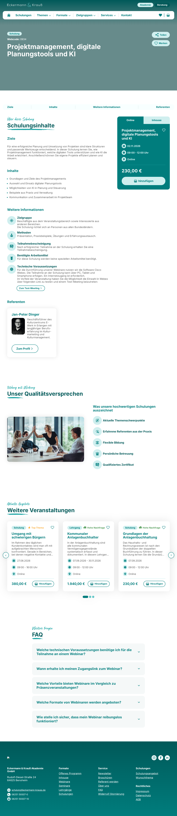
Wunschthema (144, 777)
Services (107, 15)
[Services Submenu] (116, 15)
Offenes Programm (70, 773)
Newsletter (104, 773)
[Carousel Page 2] (90, 597)
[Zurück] (6, 555)
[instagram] (154, 757)
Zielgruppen (84, 15)
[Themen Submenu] (51, 15)
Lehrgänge (65, 789)
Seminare (64, 785)
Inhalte (53, 107)
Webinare (64, 781)
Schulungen (23, 15)
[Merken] (163, 130)
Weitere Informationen (106, 107)
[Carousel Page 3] (93, 597)
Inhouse (63, 777)
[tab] (130, 120)
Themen (42, 15)
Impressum (142, 791)
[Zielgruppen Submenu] (95, 15)
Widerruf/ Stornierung (111, 793)
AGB (138, 799)
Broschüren (105, 777)
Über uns (103, 785)
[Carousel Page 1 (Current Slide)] (85, 597)
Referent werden (108, 781)
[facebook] (160, 757)
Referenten (163, 107)
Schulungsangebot (147, 773)
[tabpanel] (143, 157)
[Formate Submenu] (70, 15)
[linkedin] (167, 757)
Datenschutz (143, 795)
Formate (61, 15)
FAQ (100, 789)
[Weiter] (171, 555)
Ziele (10, 107)
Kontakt (126, 15)
